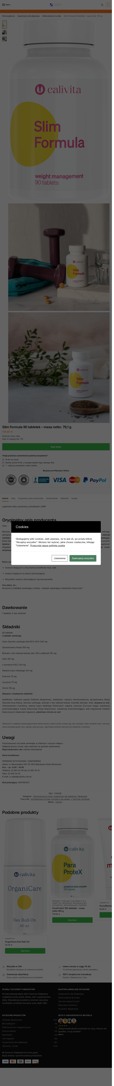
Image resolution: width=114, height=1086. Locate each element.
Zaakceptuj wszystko (83, 558)
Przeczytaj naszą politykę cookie (47, 545)
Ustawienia (59, 558)
